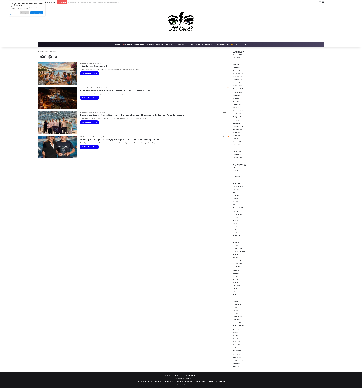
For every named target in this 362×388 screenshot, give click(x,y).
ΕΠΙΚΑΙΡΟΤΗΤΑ (237, 248)
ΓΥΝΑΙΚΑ (235, 233)
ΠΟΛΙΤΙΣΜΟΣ (237, 313)
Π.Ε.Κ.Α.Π (236, 292)
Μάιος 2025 (236, 101)
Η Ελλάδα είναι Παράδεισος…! (93, 66)
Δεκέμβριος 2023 (237, 154)
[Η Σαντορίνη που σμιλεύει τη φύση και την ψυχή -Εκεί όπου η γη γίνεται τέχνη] (57, 98)
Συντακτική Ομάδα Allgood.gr (88, 87)
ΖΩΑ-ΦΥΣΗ (236, 257)
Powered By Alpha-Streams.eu (189, 375)
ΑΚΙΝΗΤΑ (198, 44)
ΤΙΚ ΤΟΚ (235, 338)
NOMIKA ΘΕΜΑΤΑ (238, 186)
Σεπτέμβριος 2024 (238, 126)
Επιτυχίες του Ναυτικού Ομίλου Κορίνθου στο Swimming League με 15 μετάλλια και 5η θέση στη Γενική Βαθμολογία (132, 115)
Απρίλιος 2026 (237, 67)
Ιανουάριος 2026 (237, 76)
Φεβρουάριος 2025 (238, 110)
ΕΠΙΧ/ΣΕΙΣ (236, 254)
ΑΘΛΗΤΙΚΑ (48, 51)
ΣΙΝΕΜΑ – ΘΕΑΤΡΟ (238, 326)
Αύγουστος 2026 (237, 55)
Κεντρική (41, 51)
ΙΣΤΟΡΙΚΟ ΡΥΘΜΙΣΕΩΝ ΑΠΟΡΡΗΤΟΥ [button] (195, 381)
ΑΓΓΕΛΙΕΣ (190, 44)
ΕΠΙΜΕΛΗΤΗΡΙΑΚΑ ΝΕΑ (240, 251)
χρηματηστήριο (237, 357)
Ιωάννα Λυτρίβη (237, 260)
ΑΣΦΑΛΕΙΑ (159, 44)
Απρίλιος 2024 (237, 142)
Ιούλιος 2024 (236, 132)
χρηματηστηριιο (237, 354)
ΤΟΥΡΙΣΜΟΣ (236, 344)
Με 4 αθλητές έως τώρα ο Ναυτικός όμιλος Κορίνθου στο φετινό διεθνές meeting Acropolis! (120, 140)
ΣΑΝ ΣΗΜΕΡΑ (237, 323)
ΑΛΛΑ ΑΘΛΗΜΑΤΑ (238, 208)
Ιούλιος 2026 (236, 58)
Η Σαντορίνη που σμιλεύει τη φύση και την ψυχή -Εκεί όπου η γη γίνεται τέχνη (115, 90)
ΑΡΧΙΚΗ (117, 44)
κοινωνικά (236, 270)
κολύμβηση (236, 273)
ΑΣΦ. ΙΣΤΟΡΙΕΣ (237, 214)
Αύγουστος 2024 (237, 129)
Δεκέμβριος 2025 (237, 79)
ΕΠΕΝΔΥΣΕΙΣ (237, 245)
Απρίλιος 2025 (237, 104)
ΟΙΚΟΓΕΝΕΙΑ (237, 285)
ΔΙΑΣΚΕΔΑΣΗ (237, 236)
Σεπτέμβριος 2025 (238, 89)
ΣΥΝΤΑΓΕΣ (236, 329)
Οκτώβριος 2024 (237, 123)
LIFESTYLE (236, 183)
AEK (234, 167)
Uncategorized (237, 189)
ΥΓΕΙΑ (235, 347)
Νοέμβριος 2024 (237, 120)
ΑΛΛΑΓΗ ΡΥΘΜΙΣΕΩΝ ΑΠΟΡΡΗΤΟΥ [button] (173, 381)
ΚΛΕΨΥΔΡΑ (236, 267)
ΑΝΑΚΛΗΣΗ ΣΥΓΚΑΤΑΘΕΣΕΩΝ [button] (216, 381)
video (234, 192)
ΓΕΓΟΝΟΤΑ (236, 226)
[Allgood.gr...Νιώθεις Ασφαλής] (181, 23)
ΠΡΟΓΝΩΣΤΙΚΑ (237, 316)
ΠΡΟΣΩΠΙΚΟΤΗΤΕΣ (238, 320)
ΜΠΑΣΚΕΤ (236, 282)
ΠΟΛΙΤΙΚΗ (236, 307)
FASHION (235, 180)
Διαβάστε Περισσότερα (89, 73)
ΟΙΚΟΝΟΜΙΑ (150, 44)
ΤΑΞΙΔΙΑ (235, 332)
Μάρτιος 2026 (236, 70)
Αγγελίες (235, 198)
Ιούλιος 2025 (236, 95)
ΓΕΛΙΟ (235, 229)
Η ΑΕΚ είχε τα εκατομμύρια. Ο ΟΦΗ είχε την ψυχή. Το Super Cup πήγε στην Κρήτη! (91, 2)
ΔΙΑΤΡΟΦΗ (236, 239)
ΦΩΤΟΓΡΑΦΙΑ (237, 351)
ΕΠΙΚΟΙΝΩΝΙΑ (209, 44)
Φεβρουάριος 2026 (238, 73)
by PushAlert (15, 15)
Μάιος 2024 (236, 138)
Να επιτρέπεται (36, 13)
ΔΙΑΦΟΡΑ (181, 44)
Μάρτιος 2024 (236, 145)
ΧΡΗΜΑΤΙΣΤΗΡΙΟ (238, 360)
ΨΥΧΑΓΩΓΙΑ (236, 363)
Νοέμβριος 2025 (237, 82)
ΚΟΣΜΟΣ (235, 276)
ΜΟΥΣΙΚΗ (236, 279)
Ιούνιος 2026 (236, 61)
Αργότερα (24, 13)
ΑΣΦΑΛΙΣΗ (236, 220)
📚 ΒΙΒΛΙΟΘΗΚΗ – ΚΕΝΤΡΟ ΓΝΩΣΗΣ (133, 44)
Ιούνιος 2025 (236, 98)
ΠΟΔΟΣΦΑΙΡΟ (237, 304)
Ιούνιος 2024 (236, 135)
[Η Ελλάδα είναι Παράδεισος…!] (57, 73)
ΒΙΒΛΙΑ (235, 223)
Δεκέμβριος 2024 (237, 117)
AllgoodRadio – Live (223, 44)
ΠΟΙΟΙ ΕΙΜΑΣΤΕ (141, 381)
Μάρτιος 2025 (236, 107)
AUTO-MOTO (236, 170)
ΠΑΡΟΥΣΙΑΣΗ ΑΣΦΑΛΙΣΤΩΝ (241, 298)
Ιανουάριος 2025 (237, 114)
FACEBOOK (236, 177)
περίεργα (235, 301)
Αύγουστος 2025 (237, 92)
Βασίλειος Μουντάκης (86, 63)
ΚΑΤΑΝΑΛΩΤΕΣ (170, 44)
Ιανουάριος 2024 (237, 151)
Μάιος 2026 (236, 64)
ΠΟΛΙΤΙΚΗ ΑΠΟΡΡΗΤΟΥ (154, 381)
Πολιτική (235, 310)
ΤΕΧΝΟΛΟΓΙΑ (237, 335)
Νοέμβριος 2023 (237, 157)
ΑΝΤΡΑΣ (235, 211)
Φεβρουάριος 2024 (238, 148)
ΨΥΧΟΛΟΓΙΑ (236, 366)
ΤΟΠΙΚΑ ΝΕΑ (236, 341)
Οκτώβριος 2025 (237, 86)
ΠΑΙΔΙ (234, 295)
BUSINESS (236, 174)
